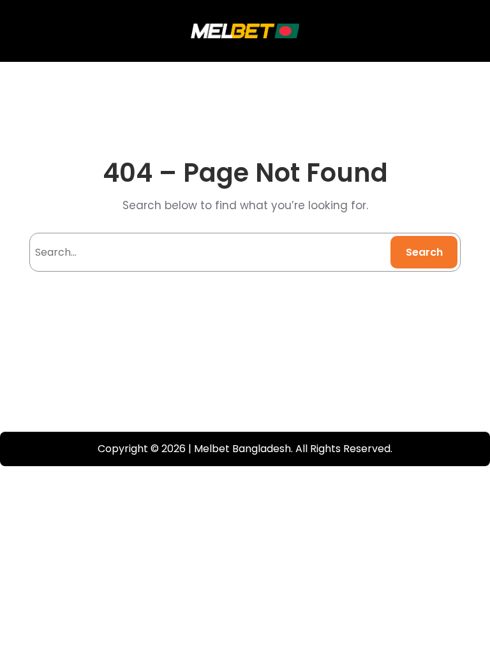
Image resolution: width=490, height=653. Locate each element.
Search (424, 252)
